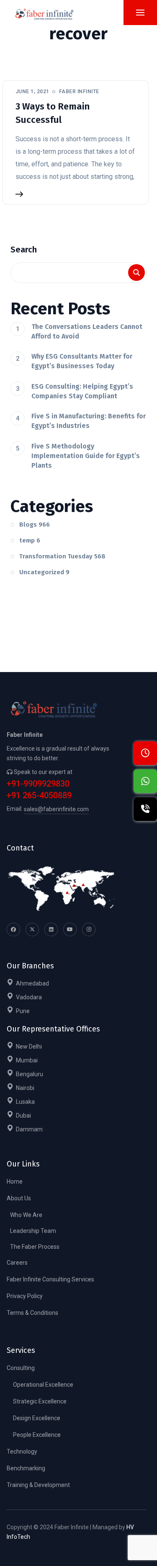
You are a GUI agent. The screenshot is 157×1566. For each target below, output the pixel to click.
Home (15, 1181)
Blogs (34, 524)
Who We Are (26, 1215)
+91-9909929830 (38, 784)
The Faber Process (34, 1246)
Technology (22, 1451)
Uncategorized (44, 572)
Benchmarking (26, 1468)
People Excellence (37, 1434)
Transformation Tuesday (62, 556)
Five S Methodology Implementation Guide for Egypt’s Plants (85, 455)
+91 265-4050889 (39, 795)
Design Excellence (36, 1418)
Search (23, 249)
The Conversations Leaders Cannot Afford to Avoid (86, 331)
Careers (17, 1262)
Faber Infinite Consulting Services (50, 1279)
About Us (19, 1198)
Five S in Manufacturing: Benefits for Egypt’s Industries (88, 421)
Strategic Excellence (40, 1401)
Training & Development (38, 1485)
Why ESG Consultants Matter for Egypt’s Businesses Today (81, 361)
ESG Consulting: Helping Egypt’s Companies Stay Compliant (82, 391)
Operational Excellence (43, 1384)
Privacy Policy (25, 1296)
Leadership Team (33, 1230)
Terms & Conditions (32, 1312)
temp (29, 540)
